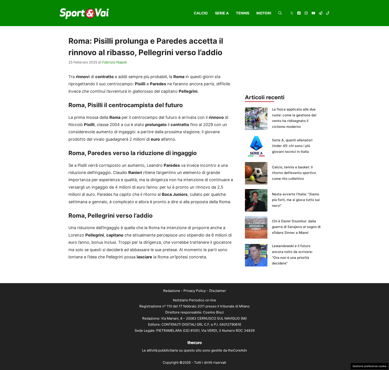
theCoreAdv (237, 350)
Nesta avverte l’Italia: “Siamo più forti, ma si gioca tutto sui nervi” (296, 200)
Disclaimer (217, 291)
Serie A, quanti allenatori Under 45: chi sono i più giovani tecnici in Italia (292, 146)
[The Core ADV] (194, 344)
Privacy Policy (194, 291)
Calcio (201, 13)
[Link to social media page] (292, 13)
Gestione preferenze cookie (370, 366)
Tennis (242, 13)
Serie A (222, 13)
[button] (280, 13)
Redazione (171, 291)
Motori (263, 13)
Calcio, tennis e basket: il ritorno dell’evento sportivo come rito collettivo (294, 173)
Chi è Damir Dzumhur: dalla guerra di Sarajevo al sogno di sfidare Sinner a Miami (296, 227)
